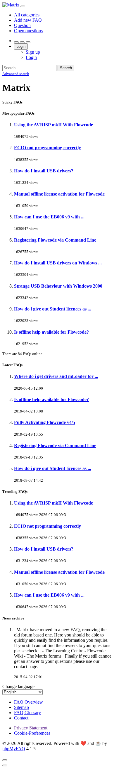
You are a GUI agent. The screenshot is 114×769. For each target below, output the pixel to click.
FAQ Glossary (27, 712)
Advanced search (15, 74)
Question (22, 25)
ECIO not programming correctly (47, 147)
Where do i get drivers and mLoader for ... (56, 376)
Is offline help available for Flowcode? (51, 332)
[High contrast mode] (28, 42)
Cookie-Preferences (32, 733)
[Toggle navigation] (22, 6)
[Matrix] (11, 4)
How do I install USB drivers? (43, 170)
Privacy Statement (30, 727)
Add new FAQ (28, 20)
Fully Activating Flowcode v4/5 (44, 422)
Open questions (28, 30)
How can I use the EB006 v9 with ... (49, 216)
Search (66, 68)
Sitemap (21, 707)
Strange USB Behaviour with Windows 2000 (58, 286)
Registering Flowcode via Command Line (55, 239)
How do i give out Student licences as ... (52, 308)
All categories (26, 14)
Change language (18, 686)
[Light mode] (16, 42)
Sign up (33, 52)
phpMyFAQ (13, 748)
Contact (21, 717)
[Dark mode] (22, 42)
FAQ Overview (28, 702)
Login (20, 46)
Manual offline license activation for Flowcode (59, 193)
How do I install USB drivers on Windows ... (58, 262)
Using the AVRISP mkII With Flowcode (53, 124)
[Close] (4, 760)
